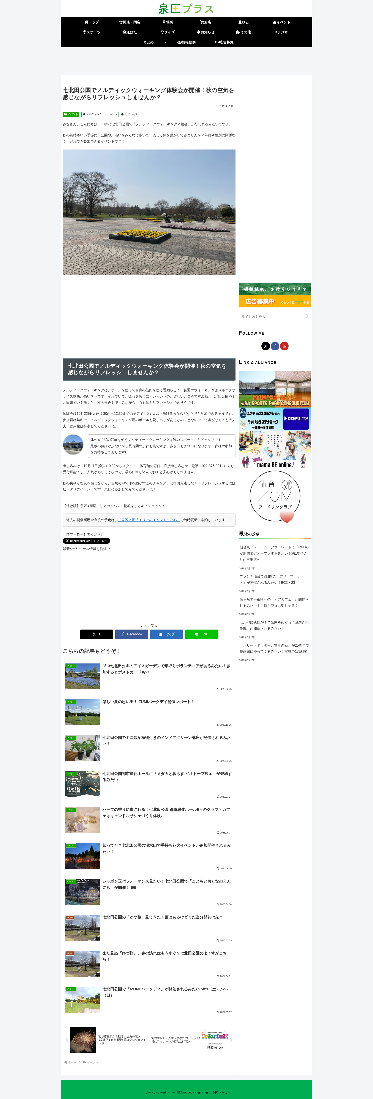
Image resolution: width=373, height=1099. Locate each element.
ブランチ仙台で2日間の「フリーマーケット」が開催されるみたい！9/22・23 (272, 579)
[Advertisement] (186, 60)
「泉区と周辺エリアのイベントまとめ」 (149, 520)
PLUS (188, 1092)
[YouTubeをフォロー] (284, 346)
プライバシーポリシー (160, 1092)
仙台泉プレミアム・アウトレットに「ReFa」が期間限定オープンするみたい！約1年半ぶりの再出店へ (275, 553)
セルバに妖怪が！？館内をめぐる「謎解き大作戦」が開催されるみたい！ (274, 625)
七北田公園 (131, 114)
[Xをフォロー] (265, 346)
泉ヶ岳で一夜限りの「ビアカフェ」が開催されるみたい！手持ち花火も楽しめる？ (274, 603)
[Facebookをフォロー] (275, 346)
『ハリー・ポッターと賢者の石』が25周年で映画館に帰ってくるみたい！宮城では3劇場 (274, 649)
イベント (73, 114)
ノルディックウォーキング (101, 114)
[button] (307, 316)
